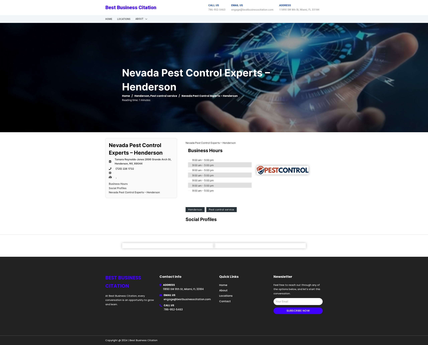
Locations (123, 19)
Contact (225, 301)
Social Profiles (117, 188)
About (223, 290)
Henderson (141, 96)
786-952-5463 (173, 309)
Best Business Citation (130, 7)
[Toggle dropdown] (146, 19)
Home (108, 19)
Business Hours (118, 183)
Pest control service (163, 96)
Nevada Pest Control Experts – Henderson (134, 192)
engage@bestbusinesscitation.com (187, 299)
